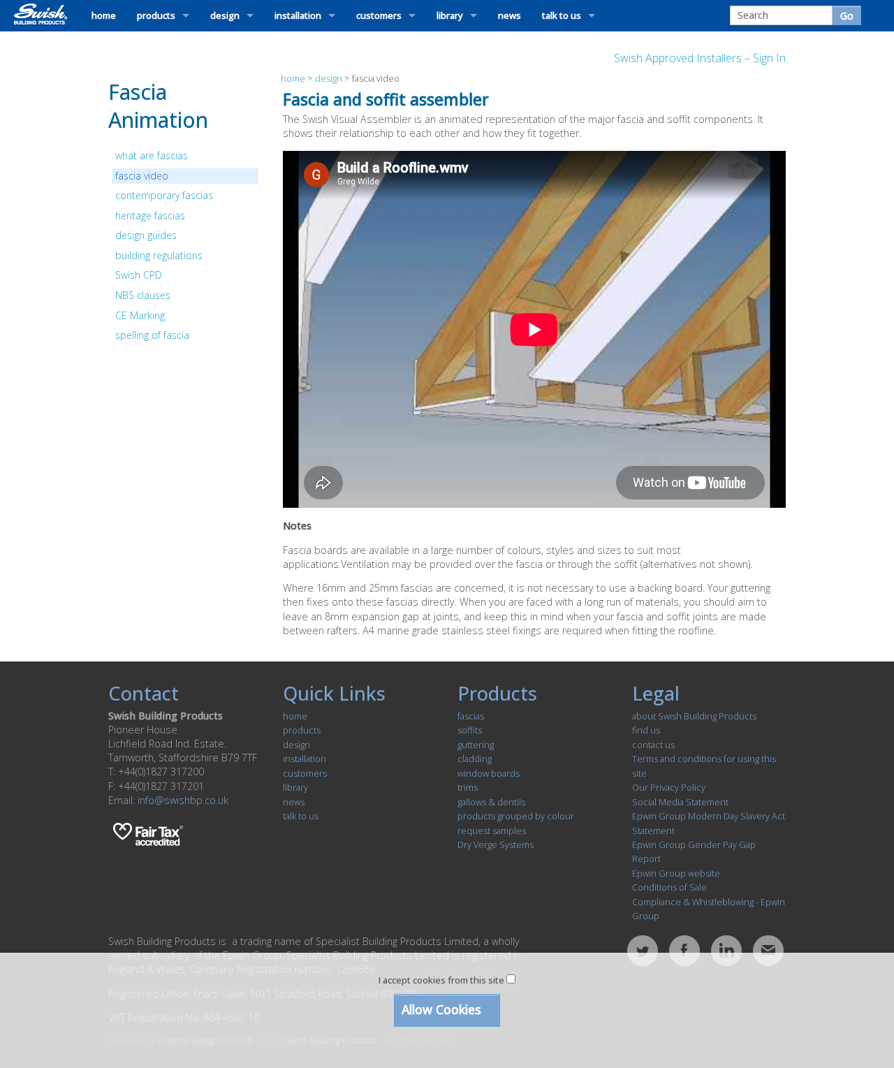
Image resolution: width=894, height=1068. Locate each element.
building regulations (159, 255)
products (156, 15)
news (509, 15)
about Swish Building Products (694, 716)
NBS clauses (142, 295)
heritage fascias (150, 215)
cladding (474, 758)
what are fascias (151, 155)
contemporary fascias (164, 195)
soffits (469, 730)
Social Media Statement (680, 802)
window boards (488, 773)
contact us (653, 744)
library (450, 15)
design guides (146, 235)
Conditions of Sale (669, 887)
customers (379, 15)
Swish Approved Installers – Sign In (700, 58)
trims (467, 787)
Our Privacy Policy (668, 787)
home (103, 15)
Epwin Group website (676, 873)
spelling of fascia (152, 335)
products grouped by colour (515, 816)
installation (297, 15)
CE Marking (140, 315)
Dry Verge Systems (495, 844)
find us (646, 730)
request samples (491, 830)
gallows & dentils (491, 802)
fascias (470, 716)
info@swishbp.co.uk (183, 800)
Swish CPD (138, 274)
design (225, 15)
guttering (475, 744)
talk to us (561, 15)
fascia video (141, 175)
